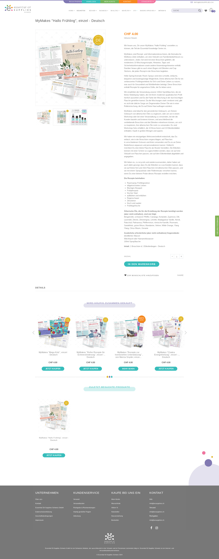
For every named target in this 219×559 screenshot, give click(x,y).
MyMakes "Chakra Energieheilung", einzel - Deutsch (166, 354)
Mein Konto (109, 2)
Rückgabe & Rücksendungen (84, 508)
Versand (76, 499)
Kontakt (127, 2)
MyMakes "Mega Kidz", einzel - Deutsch (53, 353)
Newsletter (115, 512)
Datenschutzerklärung (43, 512)
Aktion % (114, 508)
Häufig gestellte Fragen (82, 512)
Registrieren (75, 2)
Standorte (146, 2)
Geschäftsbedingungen (44, 516)
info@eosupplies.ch (204, 2)
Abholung (77, 516)
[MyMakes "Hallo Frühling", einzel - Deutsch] (54, 417)
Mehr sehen (128, 369)
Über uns (38, 499)
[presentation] (33, 333)
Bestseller (115, 520)
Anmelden (91, 2)
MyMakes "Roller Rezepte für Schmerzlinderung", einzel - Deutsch (91, 354)
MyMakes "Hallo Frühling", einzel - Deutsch (70, 21)
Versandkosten (79, 503)
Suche (199, 10)
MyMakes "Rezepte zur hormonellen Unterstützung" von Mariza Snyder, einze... (128, 354)
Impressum (39, 520)
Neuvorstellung (117, 516)
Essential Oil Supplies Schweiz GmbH (49, 508)
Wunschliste (116, 503)
